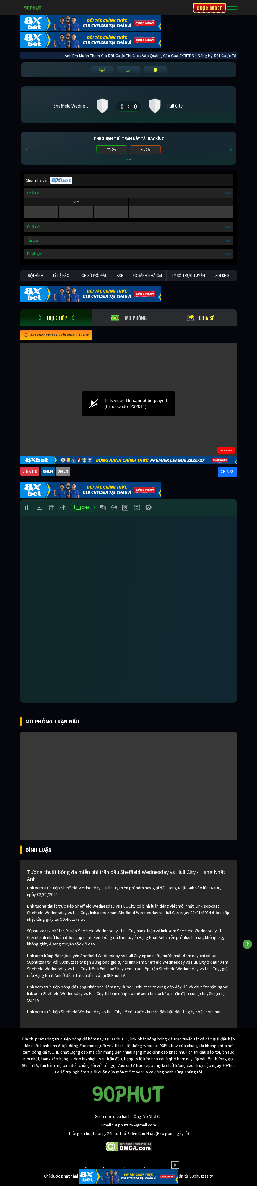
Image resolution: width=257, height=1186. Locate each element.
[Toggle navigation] (232, 8)
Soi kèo (222, 275)
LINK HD (30, 471)
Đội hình (35, 275)
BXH (120, 275)
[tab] (56, 317)
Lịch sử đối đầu (93, 275)
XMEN (48, 471)
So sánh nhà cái (147, 275)
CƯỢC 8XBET (209, 7)
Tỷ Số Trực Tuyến (188, 275)
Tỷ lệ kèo (61, 275)
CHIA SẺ (227, 471)
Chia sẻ (206, 318)
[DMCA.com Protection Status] (128, 1146)
